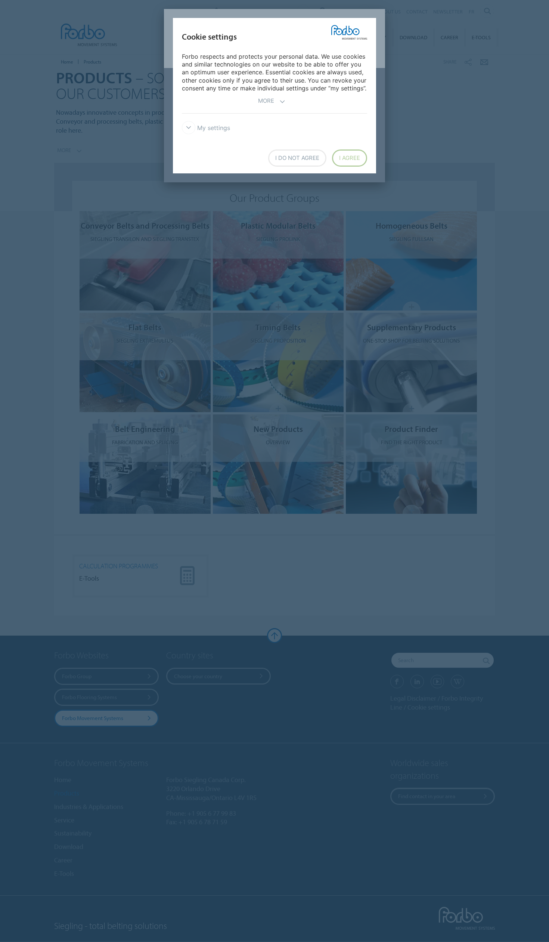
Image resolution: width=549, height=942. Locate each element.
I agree (349, 157)
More (266, 100)
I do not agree (297, 157)
